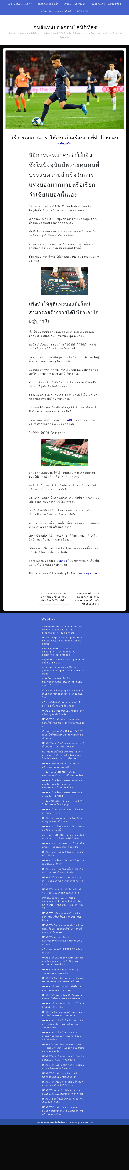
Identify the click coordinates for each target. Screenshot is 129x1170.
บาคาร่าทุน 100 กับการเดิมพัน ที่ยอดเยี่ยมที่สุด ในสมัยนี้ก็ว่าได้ (54, 597)
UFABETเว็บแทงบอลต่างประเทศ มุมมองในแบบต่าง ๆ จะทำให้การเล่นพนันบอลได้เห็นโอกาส (63, 961)
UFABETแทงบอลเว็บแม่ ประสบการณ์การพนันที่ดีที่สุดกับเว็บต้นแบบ (62, 941)
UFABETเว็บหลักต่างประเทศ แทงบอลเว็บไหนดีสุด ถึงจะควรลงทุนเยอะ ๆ (63, 723)
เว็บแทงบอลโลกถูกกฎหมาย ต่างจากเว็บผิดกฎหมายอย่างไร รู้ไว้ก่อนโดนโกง (62, 694)
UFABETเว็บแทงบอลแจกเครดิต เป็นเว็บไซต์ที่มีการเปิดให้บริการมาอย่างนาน (63, 881)
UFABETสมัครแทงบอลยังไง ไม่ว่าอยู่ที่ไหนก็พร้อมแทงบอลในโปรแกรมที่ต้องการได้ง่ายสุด (63, 929)
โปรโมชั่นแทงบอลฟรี (20, 3)
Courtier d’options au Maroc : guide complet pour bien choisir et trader (63, 670)
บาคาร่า (62, 561)
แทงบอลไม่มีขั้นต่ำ (47, 3)
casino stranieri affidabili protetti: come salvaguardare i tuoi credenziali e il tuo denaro (63, 629)
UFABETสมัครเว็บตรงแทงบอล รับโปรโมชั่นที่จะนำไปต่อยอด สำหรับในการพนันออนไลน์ (63, 1048)
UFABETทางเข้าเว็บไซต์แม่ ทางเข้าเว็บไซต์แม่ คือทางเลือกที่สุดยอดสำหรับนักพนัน (62, 1024)
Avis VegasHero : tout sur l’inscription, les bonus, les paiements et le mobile (58, 651)
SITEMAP (82, 11)
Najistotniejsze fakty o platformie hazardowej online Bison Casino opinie (62, 640)
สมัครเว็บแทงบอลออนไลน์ (56, 11)
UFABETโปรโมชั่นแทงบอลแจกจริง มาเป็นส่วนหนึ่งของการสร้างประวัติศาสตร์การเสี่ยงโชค (62, 784)
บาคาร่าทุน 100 (87, 573)
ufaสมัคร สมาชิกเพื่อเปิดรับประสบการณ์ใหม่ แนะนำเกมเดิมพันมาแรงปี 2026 (62, 682)
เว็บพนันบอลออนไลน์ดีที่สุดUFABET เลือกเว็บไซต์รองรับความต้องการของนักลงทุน (63, 735)
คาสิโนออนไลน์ (64, 143)
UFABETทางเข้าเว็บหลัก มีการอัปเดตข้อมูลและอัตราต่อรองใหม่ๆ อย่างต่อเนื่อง (61, 1036)
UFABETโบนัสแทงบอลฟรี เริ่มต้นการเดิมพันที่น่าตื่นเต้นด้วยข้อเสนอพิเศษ (62, 917)
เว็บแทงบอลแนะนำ (75, 3)
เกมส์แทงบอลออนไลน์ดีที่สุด (64, 27)
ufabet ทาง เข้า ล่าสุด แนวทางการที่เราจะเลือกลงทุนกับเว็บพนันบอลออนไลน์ (86, 598)
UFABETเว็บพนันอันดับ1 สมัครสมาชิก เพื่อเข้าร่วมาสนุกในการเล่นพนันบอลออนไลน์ (62, 1111)
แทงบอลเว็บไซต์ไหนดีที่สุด (106, 3)
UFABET (69, 420)
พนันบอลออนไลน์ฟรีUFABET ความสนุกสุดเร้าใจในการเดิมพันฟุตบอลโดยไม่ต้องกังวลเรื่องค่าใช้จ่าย (62, 755)
